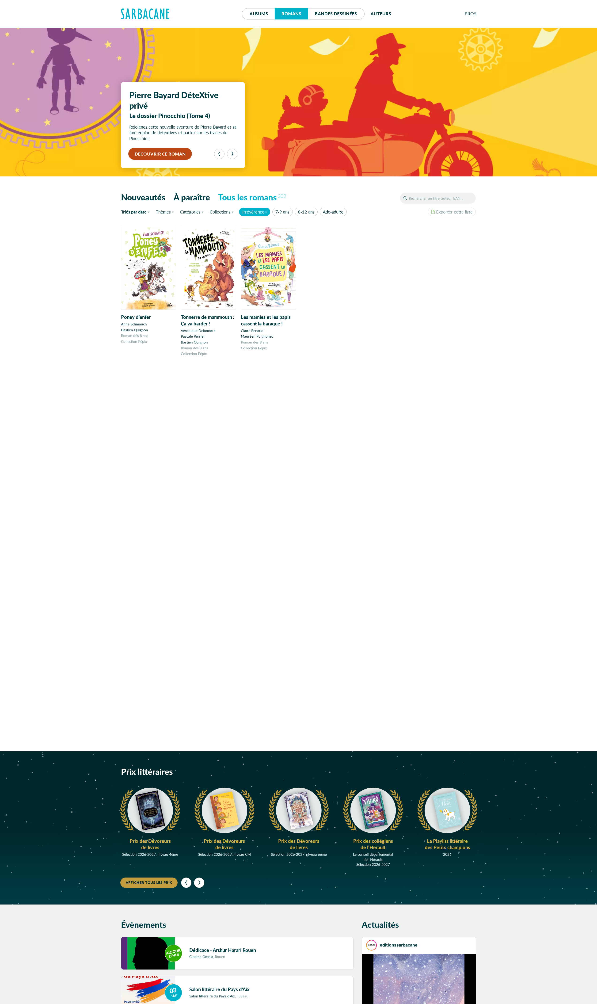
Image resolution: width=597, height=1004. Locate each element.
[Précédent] (219, 154)
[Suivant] (232, 154)
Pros (470, 13)
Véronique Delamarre (198, 330)
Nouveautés (143, 197)
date (136, 212)
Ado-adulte (333, 212)
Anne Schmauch (134, 324)
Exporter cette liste (454, 212)
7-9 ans (282, 212)
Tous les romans (252, 197)
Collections (220, 212)
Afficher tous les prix (149, 882)
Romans (291, 14)
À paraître (192, 197)
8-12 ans (306, 212)
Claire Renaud (252, 330)
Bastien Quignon (134, 329)
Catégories (190, 212)
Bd (336, 14)
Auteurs (381, 14)
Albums (259, 14)
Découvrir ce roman (160, 154)
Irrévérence (253, 212)
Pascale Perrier (193, 336)
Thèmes (163, 212)
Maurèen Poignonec (257, 336)
